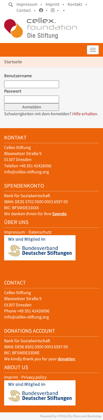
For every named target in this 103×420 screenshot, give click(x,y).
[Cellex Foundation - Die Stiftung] (40, 28)
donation (66, 358)
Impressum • (29, 4)
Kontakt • (77, 4)
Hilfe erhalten (84, 113)
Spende (59, 213)
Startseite (13, 61)
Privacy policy (33, 377)
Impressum (14, 232)
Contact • (25, 10)
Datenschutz (40, 232)
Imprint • (55, 4)
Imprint (11, 377)
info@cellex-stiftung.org (26, 171)
